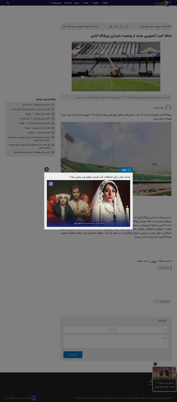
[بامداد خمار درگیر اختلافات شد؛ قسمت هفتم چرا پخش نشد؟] (88, 203)
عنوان (124, 169)
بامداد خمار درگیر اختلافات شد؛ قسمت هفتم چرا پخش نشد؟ (99, 177)
